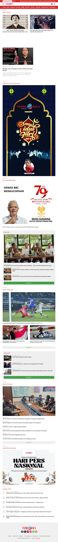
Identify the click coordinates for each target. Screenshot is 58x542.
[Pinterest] (28, 531)
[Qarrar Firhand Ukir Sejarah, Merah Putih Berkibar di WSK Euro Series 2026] (42, 332)
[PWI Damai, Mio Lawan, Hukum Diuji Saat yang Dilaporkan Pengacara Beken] (7, 277)
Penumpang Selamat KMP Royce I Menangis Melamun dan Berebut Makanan (25, 507)
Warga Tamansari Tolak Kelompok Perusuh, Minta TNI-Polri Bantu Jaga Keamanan (27, 497)
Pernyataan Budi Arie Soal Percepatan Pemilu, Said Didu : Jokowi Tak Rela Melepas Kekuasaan (27, 265)
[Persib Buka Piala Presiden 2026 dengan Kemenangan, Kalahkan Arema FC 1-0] (29, 307)
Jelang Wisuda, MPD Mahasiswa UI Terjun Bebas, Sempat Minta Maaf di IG (24, 493)
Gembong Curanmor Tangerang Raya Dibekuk (14, 426)
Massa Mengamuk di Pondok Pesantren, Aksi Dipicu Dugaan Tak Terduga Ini (22, 422)
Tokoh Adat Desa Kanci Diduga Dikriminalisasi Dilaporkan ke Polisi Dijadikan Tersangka (25, 430)
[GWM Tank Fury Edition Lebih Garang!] (7, 358)
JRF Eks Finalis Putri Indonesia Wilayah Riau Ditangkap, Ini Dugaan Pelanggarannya (23, 418)
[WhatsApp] (33, 531)
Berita (4, 66)
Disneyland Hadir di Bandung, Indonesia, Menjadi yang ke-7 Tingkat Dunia (24, 502)
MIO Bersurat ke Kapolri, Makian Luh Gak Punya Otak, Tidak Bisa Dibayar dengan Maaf (42, 31)
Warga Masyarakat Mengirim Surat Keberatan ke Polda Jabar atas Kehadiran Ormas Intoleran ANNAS (30, 517)
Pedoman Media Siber (44, 536)
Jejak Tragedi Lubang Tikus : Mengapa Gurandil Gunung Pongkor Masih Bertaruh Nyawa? (28, 511)
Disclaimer (35, 536)
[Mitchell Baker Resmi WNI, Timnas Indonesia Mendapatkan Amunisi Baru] (15, 332)
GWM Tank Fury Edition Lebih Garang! (21, 357)
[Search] (54, 4)
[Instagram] (30, 531)
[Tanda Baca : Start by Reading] (9, 4)
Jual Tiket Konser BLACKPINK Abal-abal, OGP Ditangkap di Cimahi (19, 438)
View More (28, 283)
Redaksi (21, 536)
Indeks (9, 536)
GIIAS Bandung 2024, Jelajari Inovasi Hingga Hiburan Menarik (27, 364)
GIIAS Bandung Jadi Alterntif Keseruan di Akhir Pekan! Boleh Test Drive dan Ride (32, 370)
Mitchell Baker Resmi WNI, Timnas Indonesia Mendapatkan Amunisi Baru (14, 341)
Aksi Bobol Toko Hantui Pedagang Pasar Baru (14, 434)
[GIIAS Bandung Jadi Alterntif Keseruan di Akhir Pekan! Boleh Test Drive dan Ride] (7, 372)
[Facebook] (22, 531)
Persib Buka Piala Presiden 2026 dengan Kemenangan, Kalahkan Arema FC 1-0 (22, 323)
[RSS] (36, 531)
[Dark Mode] (52, 4)
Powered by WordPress (24, 538)
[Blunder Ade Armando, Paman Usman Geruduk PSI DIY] (18, 56)
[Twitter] (25, 531)
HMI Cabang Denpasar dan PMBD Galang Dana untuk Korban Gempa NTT (14, 31)
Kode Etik (15, 536)
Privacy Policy (27, 536)
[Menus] (4, 4)
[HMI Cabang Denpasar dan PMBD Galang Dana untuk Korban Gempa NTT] (15, 22)
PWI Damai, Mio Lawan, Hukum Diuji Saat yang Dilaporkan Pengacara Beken (31, 276)
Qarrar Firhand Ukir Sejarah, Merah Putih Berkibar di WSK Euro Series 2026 (42, 341)
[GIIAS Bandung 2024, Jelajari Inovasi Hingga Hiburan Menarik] (7, 365)
